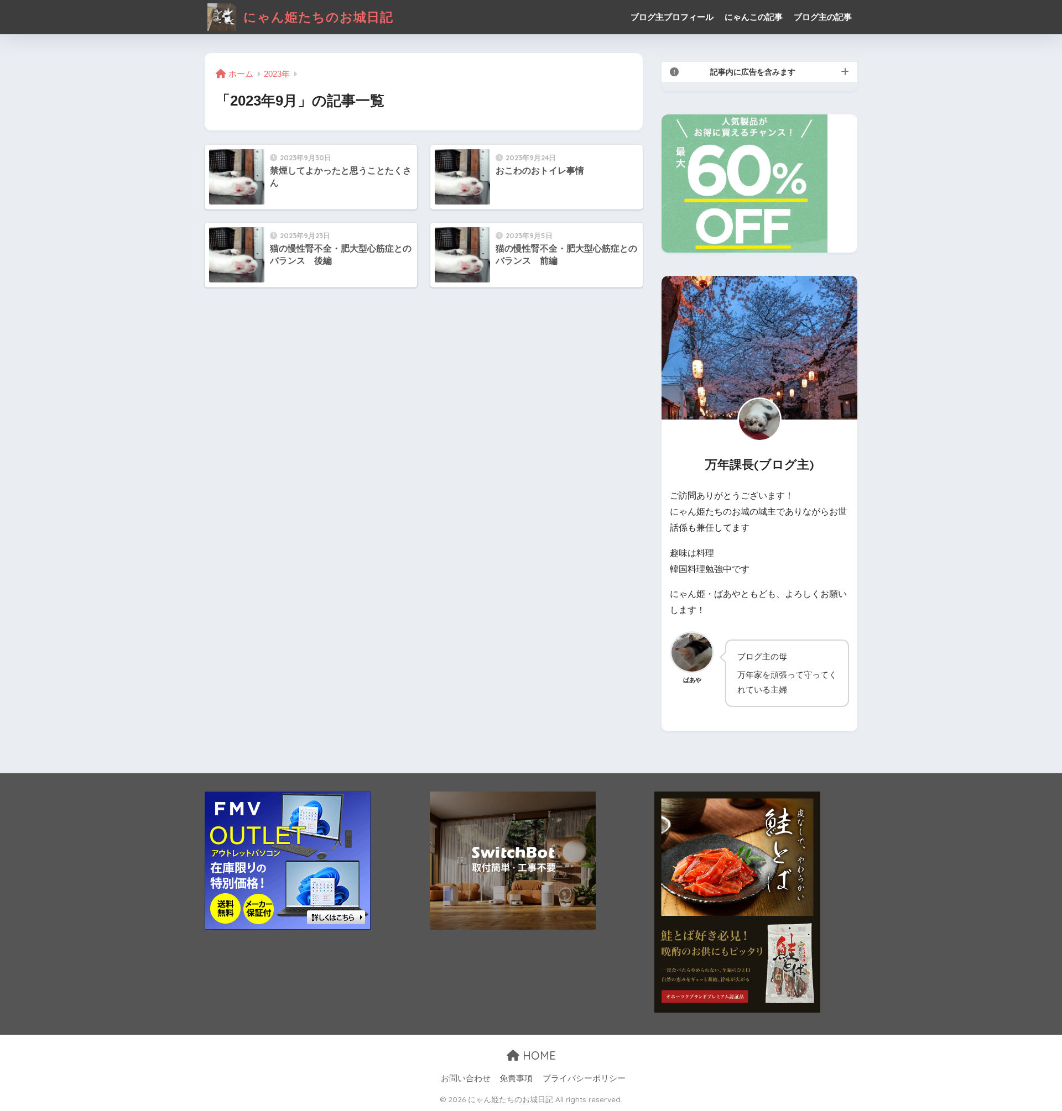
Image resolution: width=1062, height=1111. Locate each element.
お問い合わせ (466, 1078)
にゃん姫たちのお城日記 (316, 17)
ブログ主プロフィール (672, 17)
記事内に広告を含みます (752, 71)
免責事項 (516, 1078)
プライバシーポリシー (584, 1078)
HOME (537, 1055)
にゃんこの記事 (754, 17)
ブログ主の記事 (823, 17)
